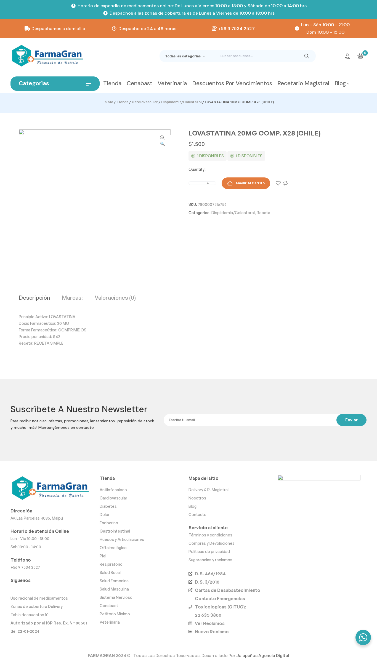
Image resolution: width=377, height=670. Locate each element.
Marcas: (72, 298)
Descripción (34, 298)
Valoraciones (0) (115, 298)
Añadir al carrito (250, 183)
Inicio (108, 102)
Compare (285, 183)
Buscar (307, 56)
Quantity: (197, 169)
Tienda (122, 102)
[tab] (34, 300)
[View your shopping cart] (360, 56)
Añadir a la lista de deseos (278, 183)
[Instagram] (15, 589)
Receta (263, 212)
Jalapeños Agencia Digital (262, 655)
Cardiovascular (145, 102)
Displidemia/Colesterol (181, 102)
